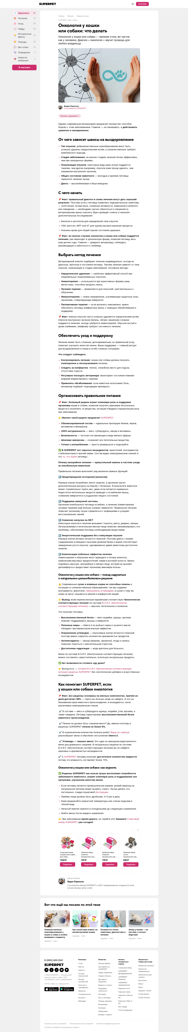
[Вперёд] (138, 830)
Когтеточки (142, 980)
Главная (61, 16)
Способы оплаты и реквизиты (55, 1024)
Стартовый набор (125, 968)
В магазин (142, 4)
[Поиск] (132, 4)
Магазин (70, 16)
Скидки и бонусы (104, 976)
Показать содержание (69, 116)
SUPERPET (107, 417)
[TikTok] (57, 970)
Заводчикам (102, 1011)
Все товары (122, 1007)
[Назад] (133, 830)
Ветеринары (102, 1004)
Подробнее (67, 864)
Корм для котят (124, 988)
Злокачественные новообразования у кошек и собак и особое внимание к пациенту (55, 933)
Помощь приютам (105, 1001)
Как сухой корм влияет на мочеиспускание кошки (84, 931)
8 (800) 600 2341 (53, 960)
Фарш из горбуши (119, 732)
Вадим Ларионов (71, 106)
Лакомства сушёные (146, 966)
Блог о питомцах (104, 998)
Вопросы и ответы (105, 985)
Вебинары (82, 1001)
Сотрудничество (84, 994)
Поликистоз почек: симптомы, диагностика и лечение (113, 932)
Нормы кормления (105, 972)
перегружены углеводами (99, 590)
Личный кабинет (104, 963)
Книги (140, 987)
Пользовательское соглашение (81, 1024)
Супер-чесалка (144, 997)
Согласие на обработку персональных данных (61, 1027)
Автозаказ (102, 994)
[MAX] (67, 970)
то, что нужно (70, 456)
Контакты (81, 998)
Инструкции (101, 792)
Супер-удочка (143, 994)
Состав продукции (125, 1010)
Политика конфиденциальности (108, 1024)
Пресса (81, 967)
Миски (140, 984)
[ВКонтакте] (51, 970)
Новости (81, 970)
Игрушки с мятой (144, 991)
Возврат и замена (105, 1015)
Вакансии (81, 991)
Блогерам (102, 1008)
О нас (80, 963)
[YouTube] (62, 970)
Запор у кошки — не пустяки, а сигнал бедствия (138, 932)
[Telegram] (46, 970)
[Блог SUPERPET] (47, 4)
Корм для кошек (83, 16)
